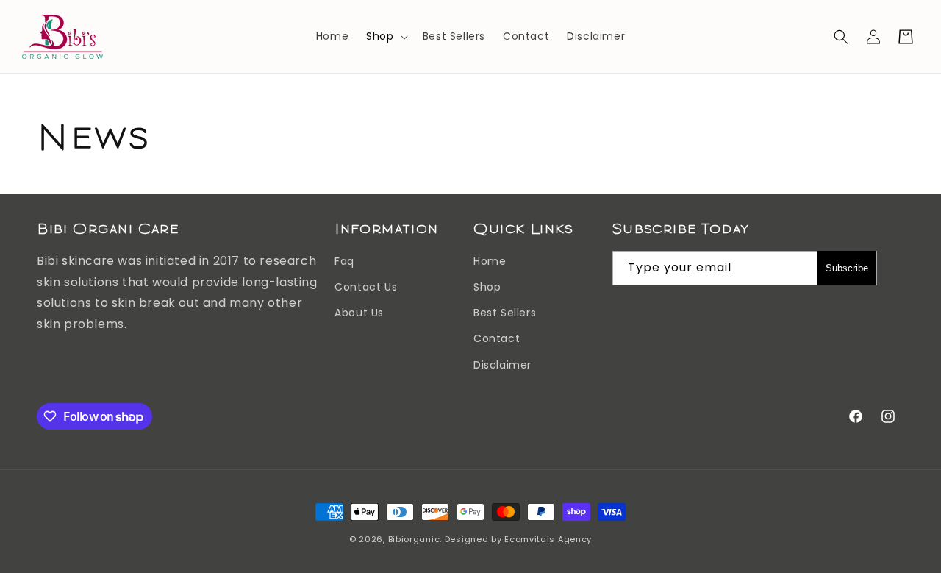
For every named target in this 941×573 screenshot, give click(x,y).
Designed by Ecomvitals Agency (518, 539)
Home (489, 261)
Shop (379, 36)
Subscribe (847, 268)
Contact (496, 338)
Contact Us (365, 287)
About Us (359, 312)
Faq (344, 261)
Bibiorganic (414, 539)
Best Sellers (504, 312)
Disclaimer (502, 364)
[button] (385, 36)
